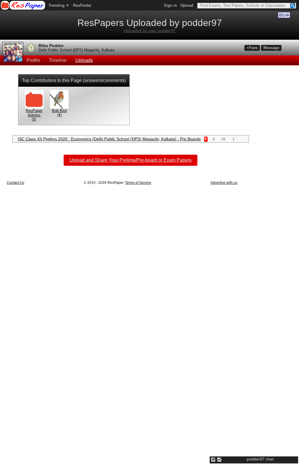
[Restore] (213, 459)
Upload (186, 5)
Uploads (84, 60)
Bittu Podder (51, 45)
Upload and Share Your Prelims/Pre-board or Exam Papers (130, 160)
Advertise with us (224, 183)
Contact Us (15, 183)
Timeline (58, 60)
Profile (33, 60)
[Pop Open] (219, 459)
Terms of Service (138, 183)
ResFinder (82, 5)
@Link (284, 15)
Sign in (170, 5)
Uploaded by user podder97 (149, 30)
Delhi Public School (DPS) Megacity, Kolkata (76, 50)
